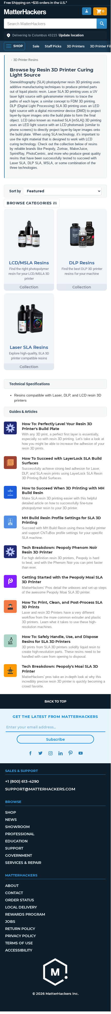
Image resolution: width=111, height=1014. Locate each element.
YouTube (80, 753)
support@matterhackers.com (40, 789)
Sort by (15, 191)
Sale (36, 46)
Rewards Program (25, 914)
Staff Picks (53, 46)
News (11, 819)
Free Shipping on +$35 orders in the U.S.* (35, 3)
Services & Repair (23, 862)
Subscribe (55, 739)
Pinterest (70, 753)
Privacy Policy (20, 936)
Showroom (17, 826)
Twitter (40, 753)
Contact (14, 893)
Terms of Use (19, 943)
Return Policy (20, 928)
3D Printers (75, 46)
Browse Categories (30, 203)
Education (16, 841)
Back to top (55, 701)
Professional (19, 834)
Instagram (50, 753)
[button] (55, 35)
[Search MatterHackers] (102, 23)
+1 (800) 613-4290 (22, 781)
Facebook (30, 753)
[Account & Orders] (86, 11)
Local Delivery (21, 907)
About (12, 885)
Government (18, 855)
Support (14, 848)
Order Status (19, 900)
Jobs (10, 921)
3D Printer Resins (25, 60)
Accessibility (18, 950)
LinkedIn (60, 753)
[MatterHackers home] (25, 12)
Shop (10, 812)
